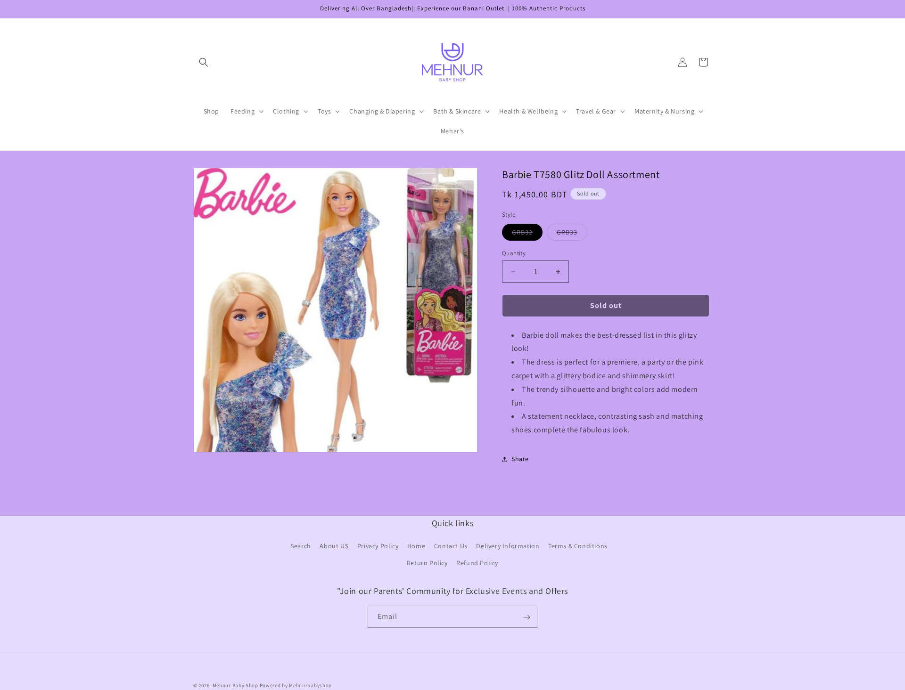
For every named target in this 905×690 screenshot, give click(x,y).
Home (416, 546)
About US (334, 546)
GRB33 (572, 234)
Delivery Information (507, 546)
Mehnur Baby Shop (235, 685)
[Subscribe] (526, 617)
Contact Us (451, 546)
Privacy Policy (377, 546)
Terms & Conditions (578, 546)
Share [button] (520, 459)
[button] (203, 62)
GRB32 (527, 234)
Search (300, 546)
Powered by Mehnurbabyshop (296, 685)
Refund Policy (477, 563)
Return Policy (427, 563)
